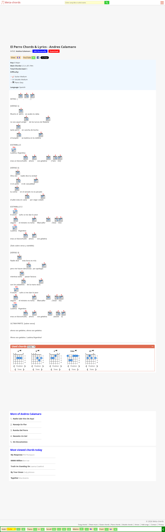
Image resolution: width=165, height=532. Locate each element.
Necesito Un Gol (20, 436)
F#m (72, 351)
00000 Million (16, 460)
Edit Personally (40, 51)
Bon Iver (26, 460)
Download (54, 51)
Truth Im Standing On (20, 466)
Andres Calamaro (23, 51)
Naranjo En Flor (20, 424)
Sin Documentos (20, 442)
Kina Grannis (24, 478)
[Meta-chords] (3, 2)
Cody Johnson (29, 472)
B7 (90, 351)
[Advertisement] (82, 24)
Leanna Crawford (37, 466)
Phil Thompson (29, 455)
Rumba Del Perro (20, 430)
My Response (16, 455)
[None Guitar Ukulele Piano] (11, 529)
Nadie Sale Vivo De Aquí (23, 418)
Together (14, 478)
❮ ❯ (18, 57)
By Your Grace (17, 472)
